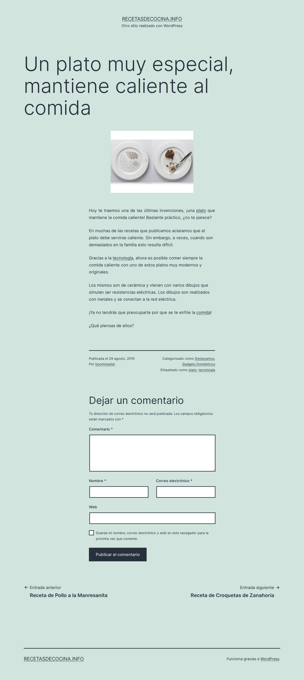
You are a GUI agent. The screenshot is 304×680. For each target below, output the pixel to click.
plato (201, 210)
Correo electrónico (174, 481)
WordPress (269, 659)
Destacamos (204, 358)
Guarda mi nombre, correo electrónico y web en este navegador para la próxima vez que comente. (152, 535)
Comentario (101, 429)
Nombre (97, 481)
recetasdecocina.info (152, 19)
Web (93, 507)
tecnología (123, 257)
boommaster (105, 364)
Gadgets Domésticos (198, 364)
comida (203, 312)
